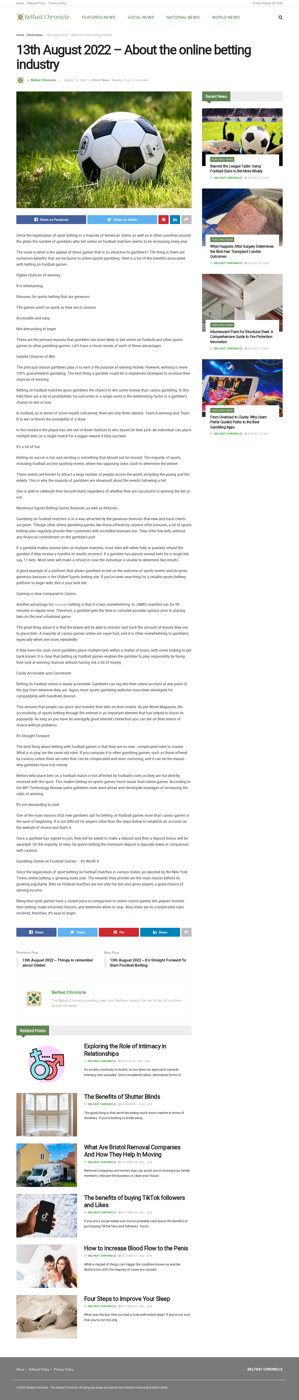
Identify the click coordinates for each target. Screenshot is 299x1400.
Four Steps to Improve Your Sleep (127, 1299)
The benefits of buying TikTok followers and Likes (134, 1201)
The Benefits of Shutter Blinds (122, 1096)
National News (182, 17)
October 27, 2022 (133, 1255)
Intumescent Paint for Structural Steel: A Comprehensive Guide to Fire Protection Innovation (241, 336)
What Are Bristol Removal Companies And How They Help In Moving (132, 1150)
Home (20, 35)
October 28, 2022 (133, 1162)
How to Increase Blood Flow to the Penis (136, 1248)
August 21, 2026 (258, 348)
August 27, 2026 (258, 177)
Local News (141, 17)
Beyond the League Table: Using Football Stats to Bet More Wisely (236, 168)
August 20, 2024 (131, 1061)
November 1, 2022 (133, 1104)
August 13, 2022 (75, 80)
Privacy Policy (57, 3)
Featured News (98, 17)
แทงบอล (61, 604)
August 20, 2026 (258, 433)
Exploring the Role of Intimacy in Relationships (125, 1049)
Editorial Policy (36, 3)
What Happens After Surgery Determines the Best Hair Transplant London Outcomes (242, 251)
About (20, 3)
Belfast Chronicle (43, 80)
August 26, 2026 (258, 263)
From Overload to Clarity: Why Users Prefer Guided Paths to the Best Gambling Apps (238, 422)
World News (226, 17)
